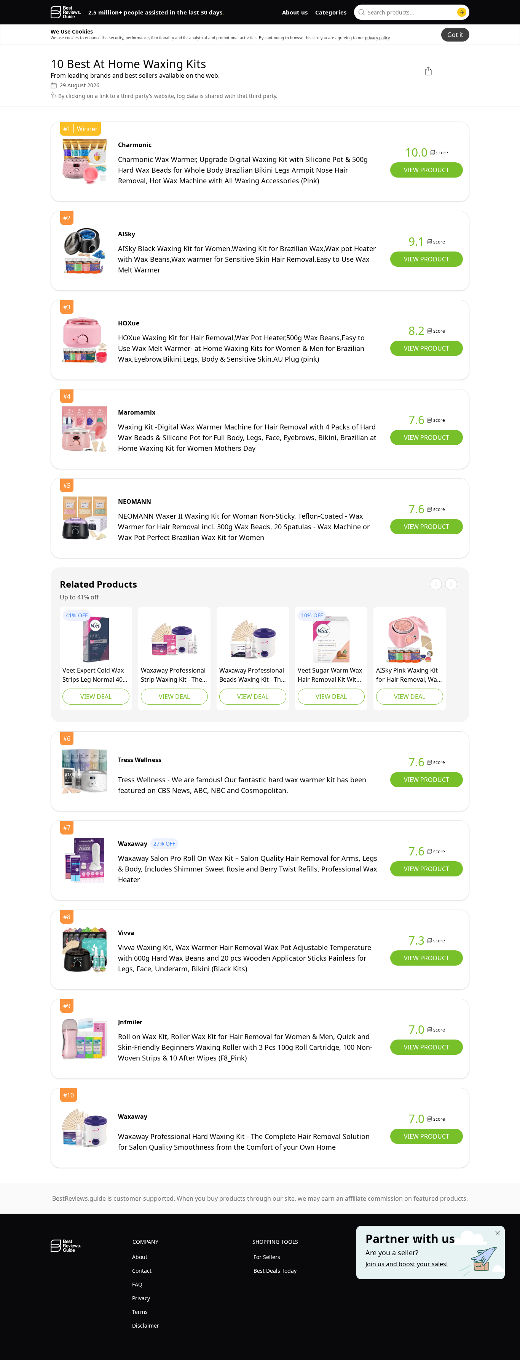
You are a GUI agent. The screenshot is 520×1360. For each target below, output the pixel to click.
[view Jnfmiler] (84, 1039)
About (139, 1257)
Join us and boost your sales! (406, 1264)
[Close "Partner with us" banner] (497, 1233)
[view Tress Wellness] (84, 771)
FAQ (137, 1284)
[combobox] (411, 12)
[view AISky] (84, 251)
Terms (140, 1311)
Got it (455, 34)
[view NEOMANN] (84, 518)
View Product (426, 170)
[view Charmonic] (84, 161)
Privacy (141, 1298)
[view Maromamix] (84, 429)
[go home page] (66, 12)
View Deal (96, 696)
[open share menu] (428, 70)
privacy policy (377, 37)
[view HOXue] (84, 340)
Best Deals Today (275, 1270)
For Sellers (267, 1257)
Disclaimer (145, 1325)
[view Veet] (96, 639)
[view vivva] (84, 949)
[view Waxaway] (174, 639)
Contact (142, 1270)
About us (295, 12)
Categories (330, 12)
